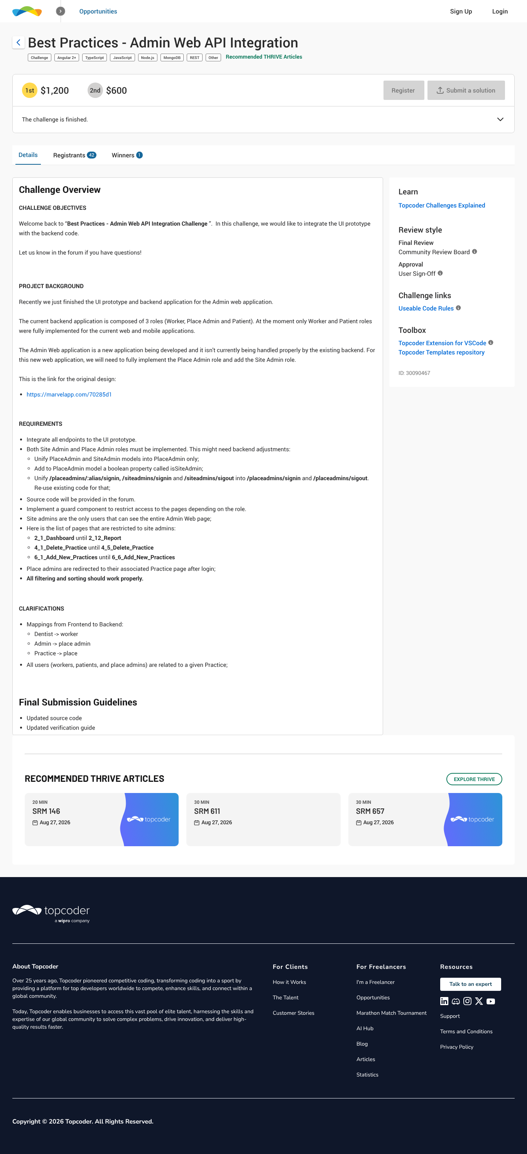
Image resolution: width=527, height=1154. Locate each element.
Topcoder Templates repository (442, 352)
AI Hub (364, 1028)
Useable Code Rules (426, 308)
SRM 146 (46, 810)
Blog (362, 1044)
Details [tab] (28, 154)
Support (450, 1016)
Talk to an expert (470, 984)
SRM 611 (207, 810)
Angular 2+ (66, 57)
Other (213, 57)
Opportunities (98, 11)
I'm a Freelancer (375, 982)
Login (500, 11)
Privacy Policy (456, 1047)
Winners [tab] (126, 155)
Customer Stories (293, 1013)
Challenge (39, 57)
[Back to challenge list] (18, 42)
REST (194, 57)
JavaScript (122, 57)
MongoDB (172, 57)
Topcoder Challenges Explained (442, 205)
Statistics (367, 1074)
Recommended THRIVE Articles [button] (264, 57)
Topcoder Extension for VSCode (442, 343)
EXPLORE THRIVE (474, 779)
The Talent (286, 997)
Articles (365, 1059)
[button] (61, 11)
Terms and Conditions (466, 1031)
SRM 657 (370, 810)
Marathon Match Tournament (391, 1013)
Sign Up (461, 11)
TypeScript (94, 57)
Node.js (147, 57)
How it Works (289, 982)
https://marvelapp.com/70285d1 (69, 394)
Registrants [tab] (73, 155)
